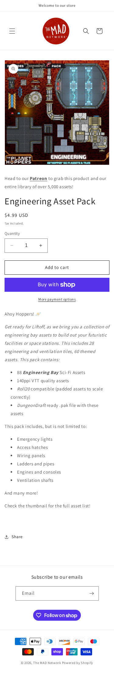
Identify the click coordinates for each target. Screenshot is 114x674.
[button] (12, 31)
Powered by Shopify (77, 663)
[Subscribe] (91, 593)
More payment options (57, 299)
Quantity (12, 233)
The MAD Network (47, 663)
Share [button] (17, 536)
